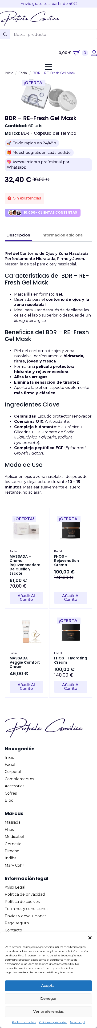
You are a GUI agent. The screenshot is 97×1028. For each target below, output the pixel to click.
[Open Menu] (48, 67)
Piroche (12, 851)
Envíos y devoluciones (25, 916)
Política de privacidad (53, 1022)
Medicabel (14, 836)
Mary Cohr (14, 865)
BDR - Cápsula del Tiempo (48, 133)
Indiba (10, 858)
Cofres (11, 793)
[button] (90, 937)
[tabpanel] (48, 373)
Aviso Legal (77, 1022)
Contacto (13, 930)
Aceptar (48, 985)
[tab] (18, 235)
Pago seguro (17, 923)
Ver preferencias (48, 1011)
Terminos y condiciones (26, 908)
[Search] (5, 34)
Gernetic (13, 844)
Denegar (48, 998)
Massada (12, 822)
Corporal (13, 771)
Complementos (19, 779)
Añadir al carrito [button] (26, 597)
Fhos (9, 829)
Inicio (9, 73)
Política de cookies (24, 1022)
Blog (9, 800)
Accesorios (14, 786)
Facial (23, 73)
